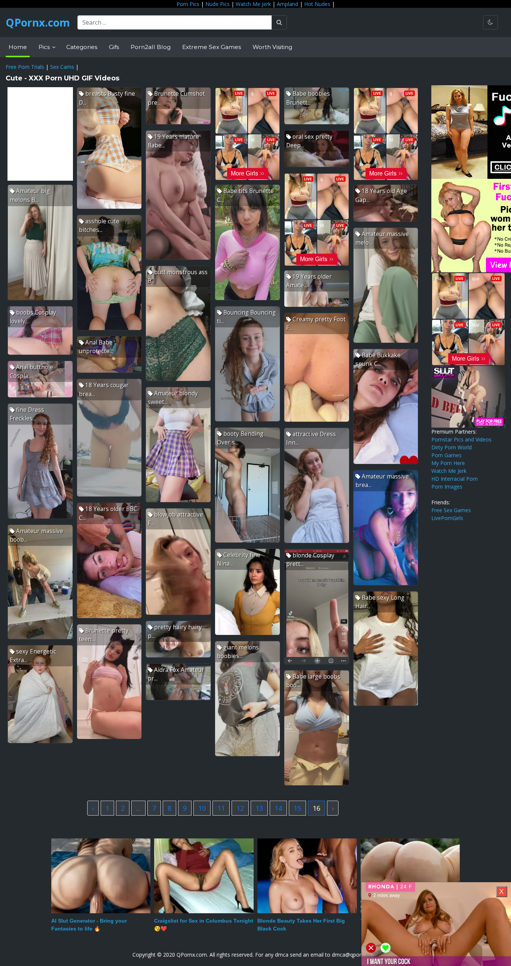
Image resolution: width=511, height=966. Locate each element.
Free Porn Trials (25, 66)
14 (278, 808)
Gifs (114, 47)
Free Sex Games (451, 510)
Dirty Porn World (451, 447)
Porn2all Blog (151, 47)
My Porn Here (448, 463)
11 (221, 808)
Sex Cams (62, 66)
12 (240, 808)
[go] (279, 22)
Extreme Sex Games (211, 47)
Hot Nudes (317, 3)
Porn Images (446, 486)
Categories (81, 47)
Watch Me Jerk (253, 3)
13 (259, 808)
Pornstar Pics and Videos (461, 439)
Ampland (287, 3)
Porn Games (446, 455)
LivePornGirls (447, 518)
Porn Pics (188, 3)
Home (18, 47)
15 (297, 808)
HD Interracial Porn (454, 478)
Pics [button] (45, 47)
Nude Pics (217, 3)
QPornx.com (38, 22)
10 (202, 808)
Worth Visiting (272, 47)
